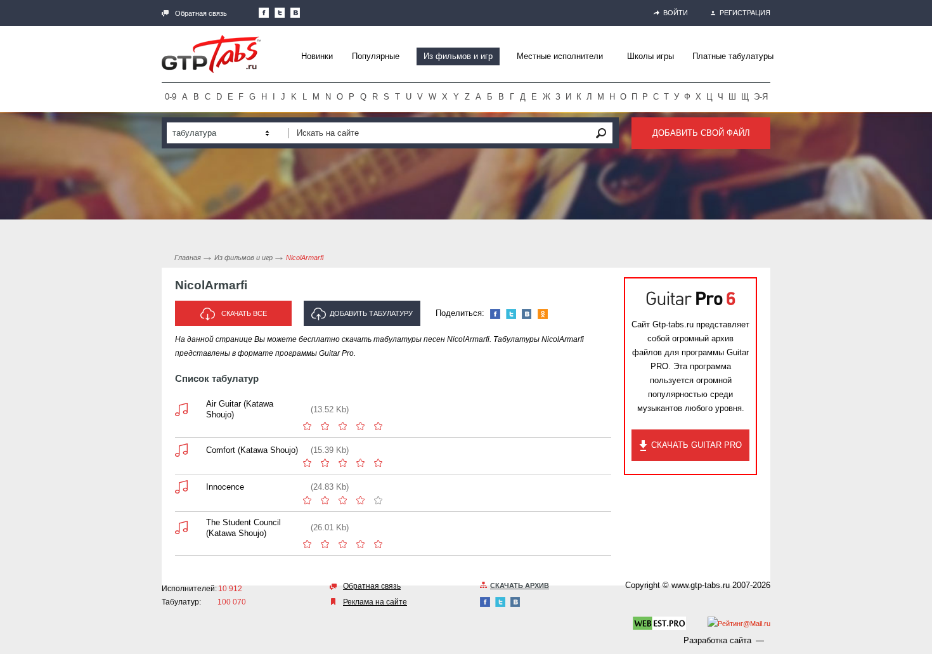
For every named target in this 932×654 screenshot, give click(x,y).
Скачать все (244, 313)
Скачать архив (519, 585)
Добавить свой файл (701, 133)
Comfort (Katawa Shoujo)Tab (181, 450)
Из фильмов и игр (458, 56)
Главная (187, 257)
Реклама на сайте (375, 602)
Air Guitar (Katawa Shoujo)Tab (181, 409)
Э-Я (761, 96)
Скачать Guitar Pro (696, 445)
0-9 (170, 96)
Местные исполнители (560, 56)
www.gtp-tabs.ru (700, 585)
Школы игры (650, 56)
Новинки (317, 56)
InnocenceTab (181, 487)
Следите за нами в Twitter (280, 13)
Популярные (375, 56)
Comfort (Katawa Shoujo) (252, 450)
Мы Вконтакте (295, 13)
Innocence (225, 487)
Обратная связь (201, 13)
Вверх (921, 327)
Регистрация (745, 12)
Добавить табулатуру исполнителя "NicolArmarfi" (362, 318)
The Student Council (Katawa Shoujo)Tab (181, 527)
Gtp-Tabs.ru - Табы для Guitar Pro (211, 54)
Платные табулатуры (732, 56)
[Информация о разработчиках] (659, 625)
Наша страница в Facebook (264, 13)
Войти (675, 12)
